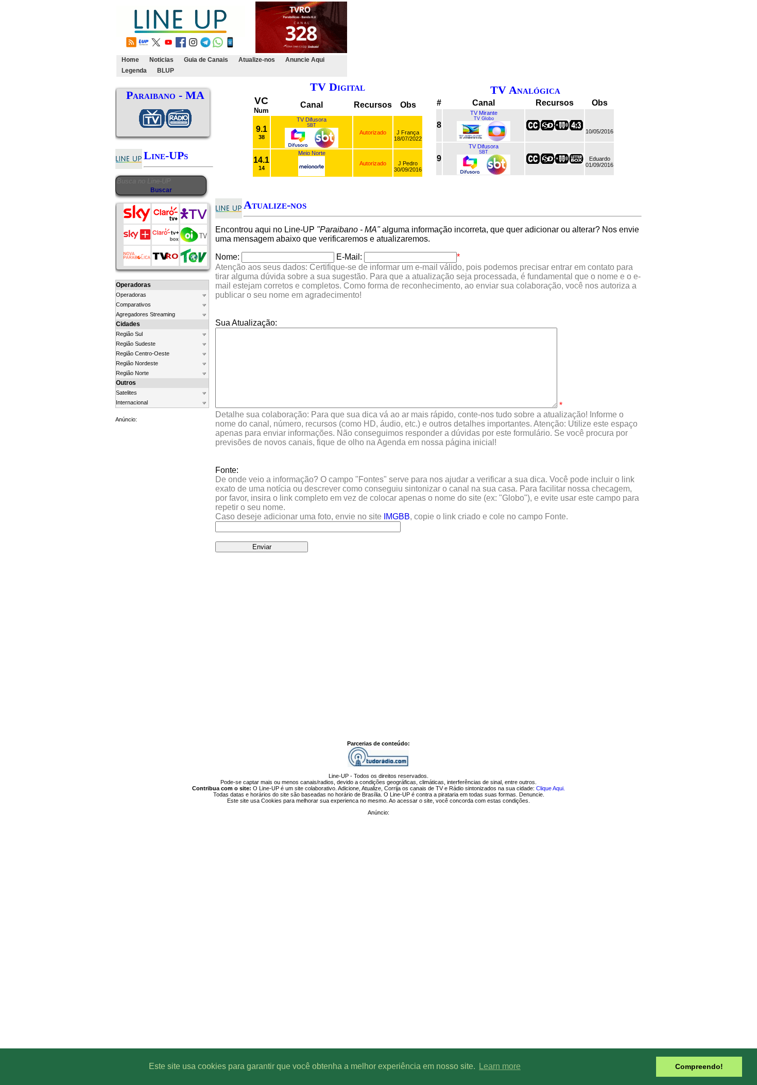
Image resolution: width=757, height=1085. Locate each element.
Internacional (132, 402)
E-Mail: (349, 256)
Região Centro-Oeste (142, 353)
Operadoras (131, 295)
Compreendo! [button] (699, 1066)
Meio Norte (311, 153)
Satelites (126, 392)
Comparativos (133, 304)
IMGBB (397, 516)
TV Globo (484, 118)
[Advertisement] (536, 39)
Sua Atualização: (246, 322)
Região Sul (129, 334)
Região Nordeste (137, 363)
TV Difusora (311, 119)
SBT (311, 125)
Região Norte (132, 373)
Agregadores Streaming (145, 314)
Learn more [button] (500, 1066)
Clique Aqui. (550, 788)
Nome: (227, 256)
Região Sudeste (136, 344)
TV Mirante (483, 113)
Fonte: (427, 493)
